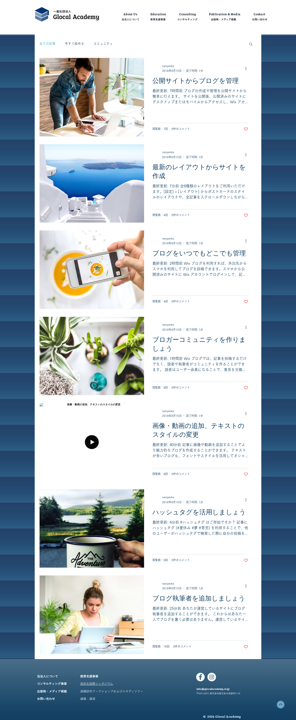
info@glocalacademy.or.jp (213, 689)
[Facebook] (200, 677)
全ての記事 (47, 43)
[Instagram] (211, 677)
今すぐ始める (74, 43)
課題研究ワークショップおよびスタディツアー (111, 691)
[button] (251, 44)
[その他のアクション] (247, 68)
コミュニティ (103, 43)
